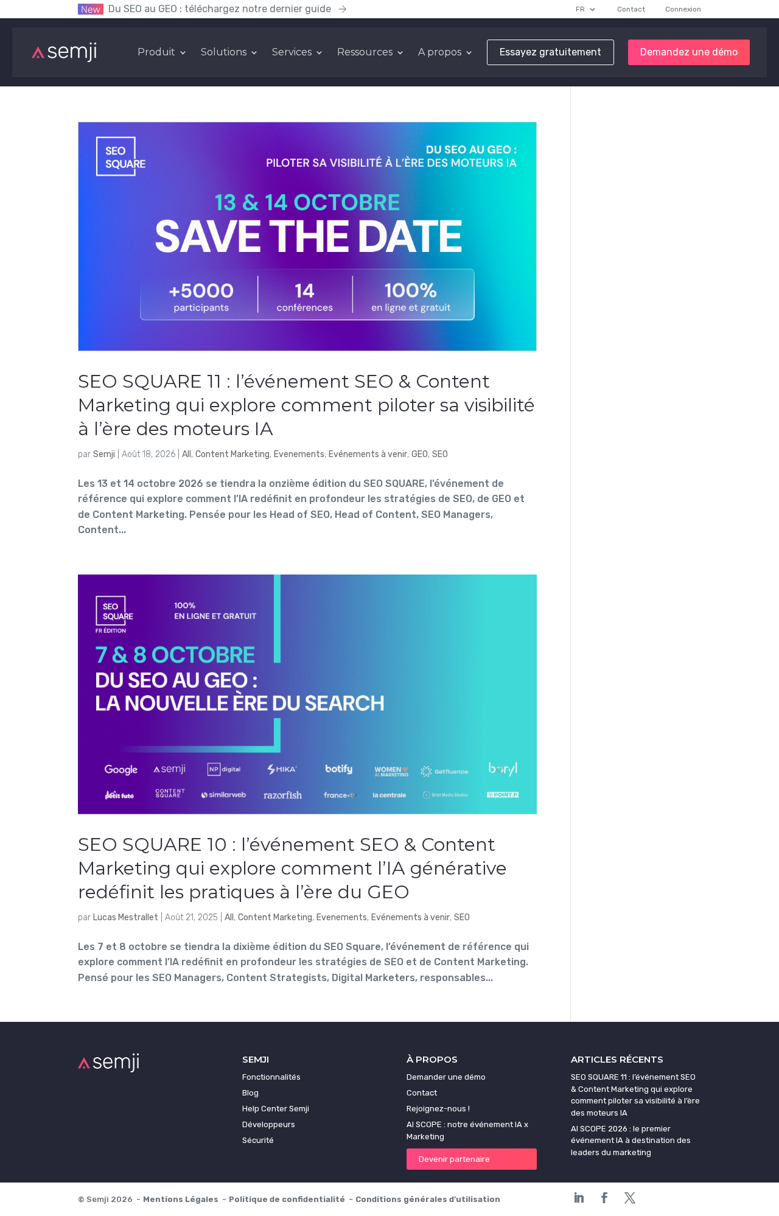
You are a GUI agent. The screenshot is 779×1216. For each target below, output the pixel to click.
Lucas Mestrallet (125, 917)
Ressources (365, 52)
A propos (439, 52)
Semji (104, 454)
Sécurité (258, 1140)
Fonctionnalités (271, 1076)
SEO (440, 454)
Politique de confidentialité (287, 1199)
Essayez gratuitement (550, 52)
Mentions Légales (180, 1199)
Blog (250, 1092)
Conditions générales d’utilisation (427, 1199)
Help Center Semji (275, 1108)
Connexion (683, 9)
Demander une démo (446, 1076)
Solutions (223, 52)
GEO (419, 454)
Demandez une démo (689, 52)
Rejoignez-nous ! (438, 1108)
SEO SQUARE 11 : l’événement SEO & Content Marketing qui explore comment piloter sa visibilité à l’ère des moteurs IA (306, 405)
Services (292, 52)
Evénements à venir (368, 454)
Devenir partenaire (454, 1159)
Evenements (299, 454)
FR (580, 9)
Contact (631, 9)
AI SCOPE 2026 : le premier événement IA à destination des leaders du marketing (631, 1140)
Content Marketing (232, 454)
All (186, 454)
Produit (156, 52)
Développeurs (268, 1124)
